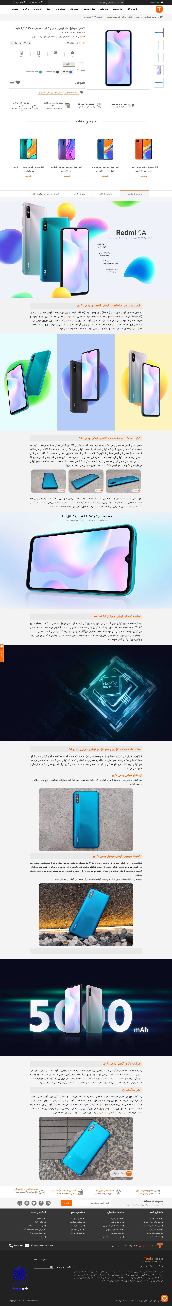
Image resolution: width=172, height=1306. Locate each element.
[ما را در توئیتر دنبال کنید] (34, 1203)
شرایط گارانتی (116, 1222)
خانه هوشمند (117, 9)
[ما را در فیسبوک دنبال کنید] (41, 1203)
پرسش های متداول (153, 1233)
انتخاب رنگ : (80, 70)
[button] (86, 181)
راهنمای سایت (155, 1237)
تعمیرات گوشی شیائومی (112, 1225)
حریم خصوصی (155, 1229)
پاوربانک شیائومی (75, 1233)
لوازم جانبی (104, 9)
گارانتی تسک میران (94, 1277)
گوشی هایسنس (76, 1229)
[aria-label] (159, 9)
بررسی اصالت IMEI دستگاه (33, 1229)
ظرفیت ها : (80, 63)
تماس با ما (38, 9)
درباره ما (26, 9)
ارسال (66, 1203)
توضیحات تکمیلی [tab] (134, 194)
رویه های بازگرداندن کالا (152, 1225)
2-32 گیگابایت (68, 64)
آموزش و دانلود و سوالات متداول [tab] (44, 194)
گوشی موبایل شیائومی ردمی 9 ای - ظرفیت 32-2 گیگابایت (49, 28)
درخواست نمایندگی (36, 1233)
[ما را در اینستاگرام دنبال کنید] (26, 1203)
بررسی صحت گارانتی (35, 1225)
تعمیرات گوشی (60, 9)
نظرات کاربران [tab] (79, 194)
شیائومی (68, 316)
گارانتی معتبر (106, 1274)
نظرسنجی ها (38, 1237)
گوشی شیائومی (150, 17)
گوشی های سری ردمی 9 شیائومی (50, 92)
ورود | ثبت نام (155, 2)
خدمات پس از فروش (114, 1229)
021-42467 (18, 1245)
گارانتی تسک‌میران (105, 1113)
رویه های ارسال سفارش (152, 1222)
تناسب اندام (74, 9)
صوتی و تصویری (89, 9)
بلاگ (48, 9)
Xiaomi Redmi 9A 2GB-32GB (72, 32)
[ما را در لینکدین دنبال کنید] (48, 1203)
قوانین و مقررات (116, 1218)
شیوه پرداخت (155, 1218)
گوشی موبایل (132, 9)
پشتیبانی (15, 9)
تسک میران (139, 1271)
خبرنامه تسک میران (75, 1222)
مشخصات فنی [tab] (105, 194)
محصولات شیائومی (71, 92)
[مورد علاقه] (18, 82)
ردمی (138, 17)
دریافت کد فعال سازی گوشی (111, 1237)
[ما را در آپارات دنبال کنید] (19, 1203)
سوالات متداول (116, 1233)
